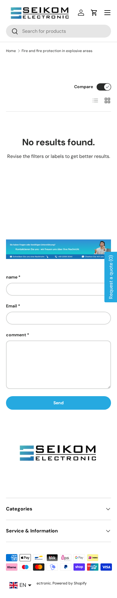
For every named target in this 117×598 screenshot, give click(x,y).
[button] (94, 12)
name (11, 277)
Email (11, 306)
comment (16, 335)
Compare (83, 86)
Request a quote (111, 277)
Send (58, 402)
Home (11, 51)
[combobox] (58, 31)
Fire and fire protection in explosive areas (57, 51)
